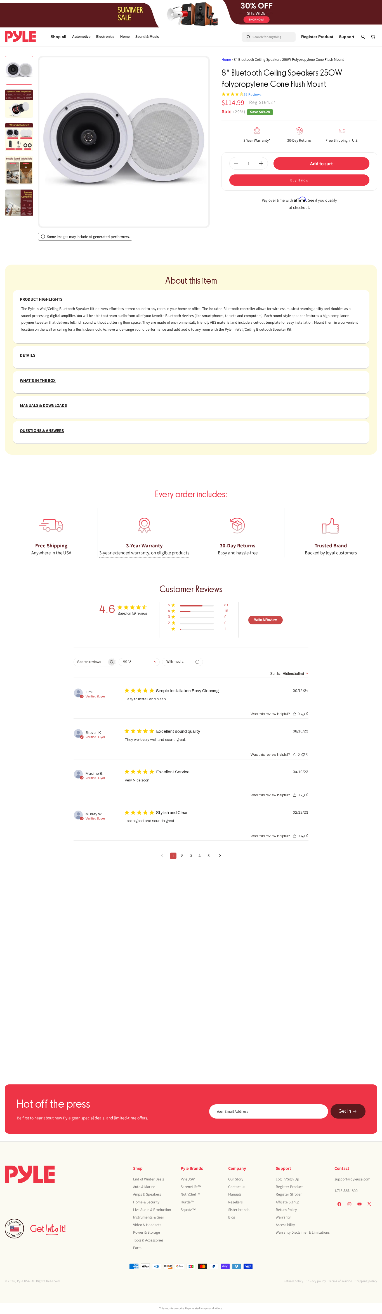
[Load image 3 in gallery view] (19, 137)
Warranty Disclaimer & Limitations (303, 1232)
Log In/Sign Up (287, 1179)
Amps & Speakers (147, 1194)
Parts (137, 1247)
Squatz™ (188, 1209)
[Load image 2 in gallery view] (19, 103)
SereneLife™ (191, 1186)
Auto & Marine (144, 1186)
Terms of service (340, 1281)
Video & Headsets (147, 1224)
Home (226, 59)
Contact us (236, 1186)
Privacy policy (316, 1281)
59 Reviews (252, 94)
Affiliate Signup (288, 1201)
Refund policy (293, 1281)
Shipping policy (366, 1281)
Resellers (235, 1201)
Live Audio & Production (152, 1209)
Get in (344, 1111)
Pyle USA (23, 1281)
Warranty (283, 1217)
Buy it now (299, 180)
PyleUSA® (188, 1179)
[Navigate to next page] (219, 856)
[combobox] (262, 36)
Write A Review (265, 619)
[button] (81, 36)
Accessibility (285, 1224)
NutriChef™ (190, 1194)
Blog (231, 1217)
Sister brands (238, 1209)
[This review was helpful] (294, 714)
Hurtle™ (188, 1201)
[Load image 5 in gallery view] (19, 203)
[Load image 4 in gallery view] (19, 170)
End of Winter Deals (148, 1179)
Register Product (289, 1186)
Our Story (235, 1179)
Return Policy (286, 1209)
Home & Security (146, 1201)
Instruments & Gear (148, 1217)
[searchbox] (90, 662)
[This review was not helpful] (303, 713)
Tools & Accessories (148, 1239)
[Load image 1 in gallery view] (19, 70)
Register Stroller (289, 1194)
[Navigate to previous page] (161, 856)
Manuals (234, 1194)
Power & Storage (146, 1232)
